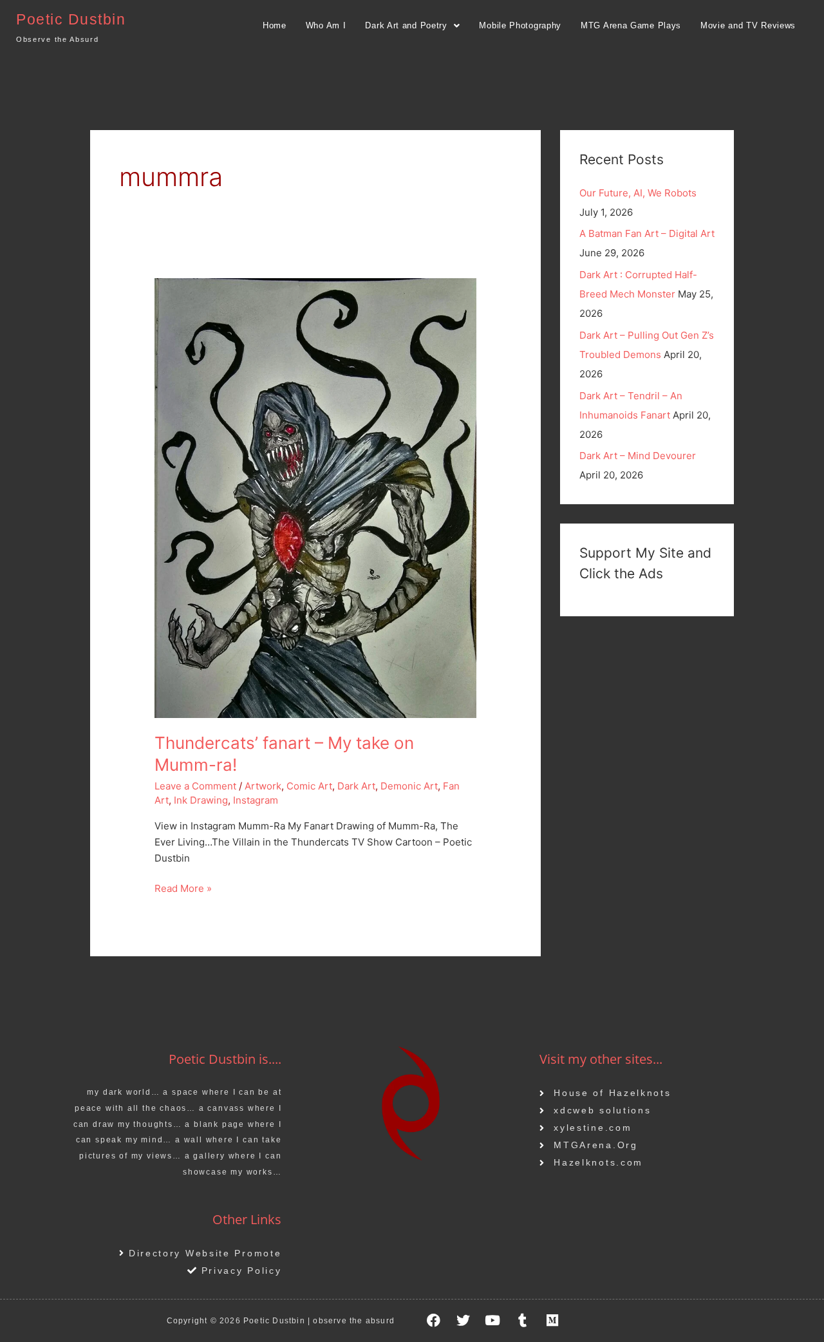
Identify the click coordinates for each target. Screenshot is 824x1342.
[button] (412, 25)
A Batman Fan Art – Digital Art (647, 233)
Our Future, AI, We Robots (638, 193)
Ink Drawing (201, 800)
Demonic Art (409, 786)
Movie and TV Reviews (748, 25)
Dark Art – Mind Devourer (637, 455)
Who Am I (326, 25)
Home (274, 25)
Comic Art (309, 786)
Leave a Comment (195, 786)
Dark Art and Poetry (406, 25)
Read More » (183, 887)
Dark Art (356, 786)
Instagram (255, 800)
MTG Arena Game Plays (631, 25)
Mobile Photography (520, 25)
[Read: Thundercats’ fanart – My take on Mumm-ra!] (315, 497)
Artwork (263, 786)
